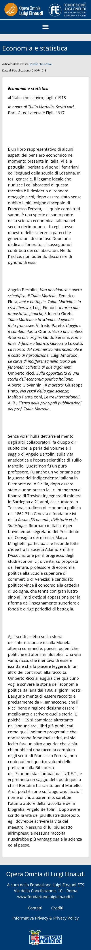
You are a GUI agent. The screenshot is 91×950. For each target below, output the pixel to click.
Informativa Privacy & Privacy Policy (45, 918)
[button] (46, 27)
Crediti (57, 908)
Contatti (35, 908)
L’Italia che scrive (41, 64)
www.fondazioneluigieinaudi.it (45, 896)
